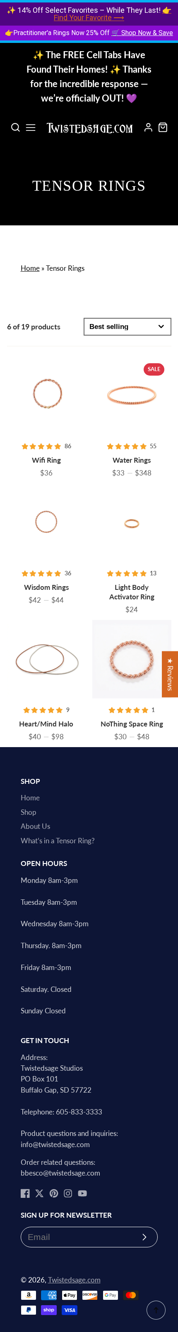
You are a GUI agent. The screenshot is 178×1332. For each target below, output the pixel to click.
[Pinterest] (53, 1193)
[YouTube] (82, 1193)
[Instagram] (67, 1193)
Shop (28, 812)
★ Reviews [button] (170, 674)
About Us (35, 826)
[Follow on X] (39, 1193)
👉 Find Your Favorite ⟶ (112, 14)
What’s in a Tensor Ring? (58, 841)
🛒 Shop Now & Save (142, 33)
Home (30, 268)
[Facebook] (25, 1193)
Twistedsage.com (74, 1280)
